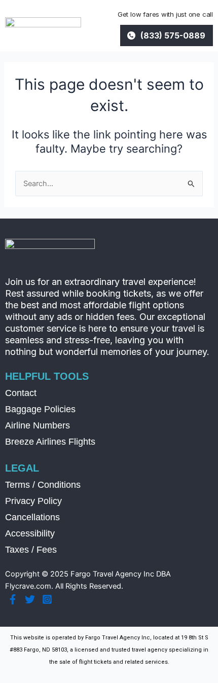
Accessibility (30, 533)
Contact (21, 393)
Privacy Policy (33, 501)
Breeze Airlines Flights (50, 442)
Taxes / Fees (31, 550)
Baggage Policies (40, 409)
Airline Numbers (37, 425)
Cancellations (32, 517)
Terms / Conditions (43, 485)
